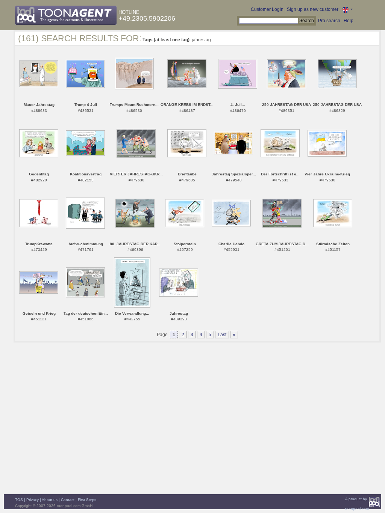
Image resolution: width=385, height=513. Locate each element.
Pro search (329, 20)
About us (50, 500)
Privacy (32, 500)
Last (222, 334)
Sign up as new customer (312, 9)
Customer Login (267, 9)
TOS (19, 500)
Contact (67, 500)
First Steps (87, 500)
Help (348, 20)
